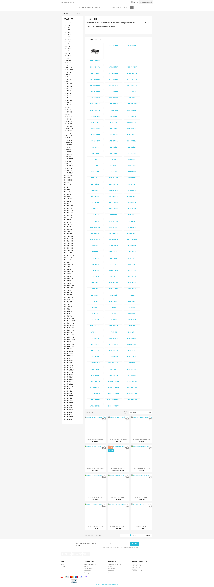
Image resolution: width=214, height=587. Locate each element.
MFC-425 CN (68, 224)
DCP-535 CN (68, 112)
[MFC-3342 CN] (132, 342)
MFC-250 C (67, 192)
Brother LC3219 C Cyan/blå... (95, 526)
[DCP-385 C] (132, 213)
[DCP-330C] (113, 145)
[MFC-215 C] (95, 336)
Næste (148, 535)
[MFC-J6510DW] (132, 102)
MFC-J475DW (68, 377)
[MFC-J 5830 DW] (95, 391)
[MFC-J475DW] (113, 132)
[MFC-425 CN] (95, 354)
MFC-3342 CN (68, 213)
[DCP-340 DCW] (95, 324)
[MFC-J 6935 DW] (113, 404)
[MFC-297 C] (132, 280)
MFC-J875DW (68, 414)
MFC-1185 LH (68, 178)
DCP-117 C (67, 32)
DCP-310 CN (67, 58)
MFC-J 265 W (68, 311)
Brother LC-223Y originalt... (142, 497)
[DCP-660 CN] (132, 176)
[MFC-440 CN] (132, 188)
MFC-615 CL (67, 260)
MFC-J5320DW (68, 382)
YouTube (73, 554)
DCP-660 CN (68, 126)
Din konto (112, 561)
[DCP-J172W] (113, 120)
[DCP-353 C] (95, 157)
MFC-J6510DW (68, 398)
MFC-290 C (67, 196)
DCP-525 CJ (67, 105)
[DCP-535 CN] (95, 169)
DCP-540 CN (68, 117)
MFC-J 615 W (68, 332)
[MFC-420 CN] (113, 348)
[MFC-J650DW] (132, 132)
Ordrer (110, 566)
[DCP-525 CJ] (95, 163)
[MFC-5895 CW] (95, 237)
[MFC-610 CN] (132, 361)
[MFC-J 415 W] (113, 299)
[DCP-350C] (95, 151)
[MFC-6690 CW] (132, 237)
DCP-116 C (67, 30)
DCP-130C (67, 37)
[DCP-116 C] (132, 305)
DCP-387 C (67, 98)
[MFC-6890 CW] (113, 243)
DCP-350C (67, 74)
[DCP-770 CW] (132, 182)
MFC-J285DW (68, 361)
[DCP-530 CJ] (113, 163)
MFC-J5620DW (68, 384)
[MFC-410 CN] (95, 348)
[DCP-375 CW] (132, 268)
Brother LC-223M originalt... (119, 497)
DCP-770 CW (68, 135)
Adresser (111, 570)
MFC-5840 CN (68, 243)
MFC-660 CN (68, 274)
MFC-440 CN (68, 227)
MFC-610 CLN (68, 253)
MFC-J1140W (68, 349)
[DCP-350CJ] (113, 151)
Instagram (84, 554)
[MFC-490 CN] (132, 225)
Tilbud (62, 564)
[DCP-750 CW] (113, 182)
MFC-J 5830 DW (69, 328)
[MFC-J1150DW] (95, 65)
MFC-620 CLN (68, 264)
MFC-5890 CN (68, 248)
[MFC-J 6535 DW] (95, 398)
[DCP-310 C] (132, 311)
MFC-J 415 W (68, 316)
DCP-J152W (67, 152)
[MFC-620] (113, 367)
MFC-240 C (67, 189)
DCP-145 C (67, 39)
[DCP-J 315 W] (132, 287)
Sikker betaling (88, 568)
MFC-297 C (67, 201)
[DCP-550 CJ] (95, 176)
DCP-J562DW (68, 166)
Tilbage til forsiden (86, 7)
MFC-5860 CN (68, 246)
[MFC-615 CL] (95, 367)
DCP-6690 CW (68, 128)
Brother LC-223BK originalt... (142, 468)
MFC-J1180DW (68, 356)
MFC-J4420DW (68, 365)
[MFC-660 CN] (95, 200)
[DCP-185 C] (95, 213)
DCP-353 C (67, 79)
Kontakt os (87, 570)
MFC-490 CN (68, 232)
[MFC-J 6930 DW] (95, 404)
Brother (68, 19)
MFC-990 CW (68, 307)
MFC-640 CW (68, 269)
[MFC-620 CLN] (132, 367)
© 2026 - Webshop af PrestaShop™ (107, 585)
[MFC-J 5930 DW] (113, 391)
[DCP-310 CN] (95, 317)
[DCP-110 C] (95, 305)
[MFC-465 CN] (95, 194)
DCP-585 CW (68, 124)
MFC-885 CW (68, 304)
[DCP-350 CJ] (132, 151)
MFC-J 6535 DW (69, 337)
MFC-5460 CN (68, 239)
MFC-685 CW (68, 283)
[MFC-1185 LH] (132, 324)
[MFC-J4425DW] (113, 71)
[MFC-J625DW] (113, 102)
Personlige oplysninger (115, 564)
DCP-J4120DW (68, 159)
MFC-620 (67, 262)
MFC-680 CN (68, 281)
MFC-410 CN (68, 217)
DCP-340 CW (68, 67)
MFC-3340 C (68, 208)
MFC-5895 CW (68, 250)
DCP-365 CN (68, 84)
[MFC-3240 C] (113, 336)
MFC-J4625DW (68, 372)
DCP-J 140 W (68, 140)
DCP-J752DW (68, 171)
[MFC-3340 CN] (113, 342)
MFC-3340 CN (68, 210)
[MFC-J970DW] (132, 139)
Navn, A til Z (140, 412)
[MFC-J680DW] (95, 89)
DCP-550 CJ (67, 119)
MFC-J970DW (68, 419)
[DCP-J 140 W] (113, 287)
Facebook (62, 554)
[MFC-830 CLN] (95, 379)
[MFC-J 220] (113, 293)
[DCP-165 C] (132, 256)
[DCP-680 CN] (95, 182)
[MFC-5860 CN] (132, 194)
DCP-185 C (67, 49)
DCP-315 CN (67, 60)
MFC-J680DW (68, 403)
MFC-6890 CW (68, 288)
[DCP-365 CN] (95, 268)
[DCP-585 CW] (132, 219)
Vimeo (80, 554)
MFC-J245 (67, 358)
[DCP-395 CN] (113, 219)
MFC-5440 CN (68, 236)
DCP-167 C (67, 46)
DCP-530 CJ (67, 107)
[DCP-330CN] (132, 145)
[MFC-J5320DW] (132, 77)
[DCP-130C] (95, 145)
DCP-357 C (67, 81)
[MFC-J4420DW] (95, 71)
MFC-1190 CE (68, 180)
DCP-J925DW (68, 173)
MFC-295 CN (68, 199)
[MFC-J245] (113, 126)
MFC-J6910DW (68, 405)
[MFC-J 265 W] (132, 293)
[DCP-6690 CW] (95, 225)
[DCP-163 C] (113, 256)
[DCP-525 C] (132, 157)
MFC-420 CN (68, 220)
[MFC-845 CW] (113, 206)
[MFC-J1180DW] (132, 65)
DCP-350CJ (67, 77)
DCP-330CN (67, 65)
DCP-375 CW (68, 88)
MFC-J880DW (68, 417)
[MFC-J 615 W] (132, 250)
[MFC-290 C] (95, 280)
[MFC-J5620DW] (95, 83)
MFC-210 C (67, 185)
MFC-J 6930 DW (69, 344)
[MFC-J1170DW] (113, 65)
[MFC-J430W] (132, 95)
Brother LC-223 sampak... (118, 468)
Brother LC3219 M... (141, 526)
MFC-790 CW (68, 290)
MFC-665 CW (68, 276)
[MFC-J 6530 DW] (132, 391)
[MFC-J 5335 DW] (113, 385)
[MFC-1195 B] (113, 330)
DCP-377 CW (68, 91)
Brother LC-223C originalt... (95, 497)
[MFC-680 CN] (132, 200)
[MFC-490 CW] (95, 231)
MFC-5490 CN (68, 241)
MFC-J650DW (68, 396)
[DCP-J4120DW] (95, 51)
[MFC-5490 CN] (113, 231)
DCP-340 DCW (68, 70)
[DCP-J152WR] (95, 120)
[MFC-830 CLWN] (113, 379)
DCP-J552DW (68, 164)
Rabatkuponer (112, 573)
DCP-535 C (67, 110)
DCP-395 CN (68, 100)
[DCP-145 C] (95, 256)
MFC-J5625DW (68, 386)
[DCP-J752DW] (95, 126)
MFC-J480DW (68, 379)
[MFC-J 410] (95, 299)
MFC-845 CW (68, 302)
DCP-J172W (67, 156)
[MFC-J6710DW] (95, 108)
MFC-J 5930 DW (69, 330)
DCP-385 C (67, 95)
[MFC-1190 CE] (95, 330)
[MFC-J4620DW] (132, 71)
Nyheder (63, 566)
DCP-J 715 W (68, 147)
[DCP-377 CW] (95, 274)
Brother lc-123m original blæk (141, 439)
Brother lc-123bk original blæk (95, 439)
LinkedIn (88, 554)
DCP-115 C (67, 27)
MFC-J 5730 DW (69, 325)
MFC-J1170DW (68, 353)
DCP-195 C (67, 51)
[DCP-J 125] (95, 287)
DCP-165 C (67, 44)
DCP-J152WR (68, 154)
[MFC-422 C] (132, 348)
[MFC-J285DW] (132, 126)
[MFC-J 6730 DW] (132, 398)
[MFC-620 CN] (95, 373)
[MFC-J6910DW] (113, 108)
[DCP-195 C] (113, 262)
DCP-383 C (67, 93)
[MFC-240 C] (95, 188)
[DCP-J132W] (113, 114)
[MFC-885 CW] (132, 206)
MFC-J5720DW (68, 389)
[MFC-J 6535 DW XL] (113, 398)
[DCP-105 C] (132, 299)
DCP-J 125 (67, 138)
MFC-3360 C (68, 215)
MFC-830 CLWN (69, 300)
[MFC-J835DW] (95, 114)
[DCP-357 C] (113, 157)
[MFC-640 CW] (113, 373)
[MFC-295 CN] (113, 280)
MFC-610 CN (68, 257)
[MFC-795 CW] (95, 250)
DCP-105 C (67, 23)
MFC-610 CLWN (69, 255)
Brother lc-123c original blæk (118, 439)
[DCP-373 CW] (113, 268)
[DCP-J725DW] (95, 95)
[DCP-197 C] (132, 262)
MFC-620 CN (68, 267)
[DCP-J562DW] (113, 43)
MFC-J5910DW (68, 391)
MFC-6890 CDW (69, 285)
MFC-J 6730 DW (69, 342)
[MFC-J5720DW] (132, 83)
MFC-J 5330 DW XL (70, 321)
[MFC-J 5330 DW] (132, 379)
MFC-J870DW (68, 412)
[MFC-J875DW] (113, 139)
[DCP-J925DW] (113, 95)
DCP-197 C (67, 53)
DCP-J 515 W (68, 145)
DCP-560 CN (68, 121)
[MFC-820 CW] (132, 373)
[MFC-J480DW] (113, 77)
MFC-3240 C (68, 203)
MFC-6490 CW (68, 271)
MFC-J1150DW (68, 351)
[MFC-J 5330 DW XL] (95, 385)
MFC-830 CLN (68, 297)
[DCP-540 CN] (132, 169)
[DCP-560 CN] (113, 176)
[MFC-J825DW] (132, 108)
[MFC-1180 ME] (113, 324)
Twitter (66, 554)
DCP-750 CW (68, 133)
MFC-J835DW (68, 410)
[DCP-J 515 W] (95, 293)
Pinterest (77, 554)
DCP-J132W (67, 149)
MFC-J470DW (68, 375)
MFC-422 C (67, 222)
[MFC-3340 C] (95, 342)
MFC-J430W (68, 363)
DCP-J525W (67, 161)
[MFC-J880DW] (113, 89)
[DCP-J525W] (132, 89)
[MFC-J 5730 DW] (132, 385)
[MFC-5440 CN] (113, 354)
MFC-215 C (67, 187)
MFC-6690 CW (68, 278)
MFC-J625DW (68, 393)
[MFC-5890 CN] (132, 231)
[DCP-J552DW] (132, 120)
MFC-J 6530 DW (69, 335)
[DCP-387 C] (95, 219)
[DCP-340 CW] (132, 317)
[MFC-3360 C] (113, 188)
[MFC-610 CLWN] (113, 361)
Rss (69, 554)
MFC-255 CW (68, 194)
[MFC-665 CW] (113, 200)
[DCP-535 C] (132, 163)
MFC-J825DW (68, 407)
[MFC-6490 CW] (113, 237)
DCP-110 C (67, 25)
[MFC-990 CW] (113, 250)
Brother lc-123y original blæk (95, 468)
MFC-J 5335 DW (69, 323)
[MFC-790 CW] (132, 243)
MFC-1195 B (67, 182)
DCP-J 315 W (68, 142)
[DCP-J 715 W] (113, 225)
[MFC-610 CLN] (95, 361)
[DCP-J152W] (132, 114)
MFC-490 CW (68, 234)
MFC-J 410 (67, 314)
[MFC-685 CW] (95, 206)
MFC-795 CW (68, 293)
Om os (97, 7)
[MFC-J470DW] (95, 132)
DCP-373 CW (68, 86)
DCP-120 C (67, 35)
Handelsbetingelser (90, 564)
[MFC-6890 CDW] (95, 243)
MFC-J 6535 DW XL (70, 339)
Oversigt (86, 573)
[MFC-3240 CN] (132, 336)
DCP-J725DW (68, 168)
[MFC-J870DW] (95, 139)
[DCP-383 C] (113, 213)
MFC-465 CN (68, 229)
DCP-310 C (67, 56)
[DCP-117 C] (95, 311)
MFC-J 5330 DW (69, 318)
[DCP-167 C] (95, 262)
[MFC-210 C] (132, 330)
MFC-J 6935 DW (69, 346)
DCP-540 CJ (67, 114)
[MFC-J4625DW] (95, 77)
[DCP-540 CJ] (113, 169)
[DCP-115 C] (113, 305)
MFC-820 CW (68, 295)
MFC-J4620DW (68, 370)
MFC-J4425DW (68, 368)
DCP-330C (67, 63)
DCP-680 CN (68, 131)
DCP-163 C (67, 42)
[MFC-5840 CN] (132, 354)
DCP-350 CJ (67, 72)
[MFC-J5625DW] (113, 83)
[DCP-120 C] (113, 311)
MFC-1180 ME (68, 175)
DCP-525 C (67, 103)
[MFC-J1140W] (132, 43)
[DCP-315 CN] (113, 317)
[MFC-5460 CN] (113, 194)
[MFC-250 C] (113, 274)
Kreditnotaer (112, 568)
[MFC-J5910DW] (95, 102)
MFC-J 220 (67, 309)
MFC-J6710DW (68, 400)
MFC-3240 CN (68, 206)
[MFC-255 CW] (132, 274)
